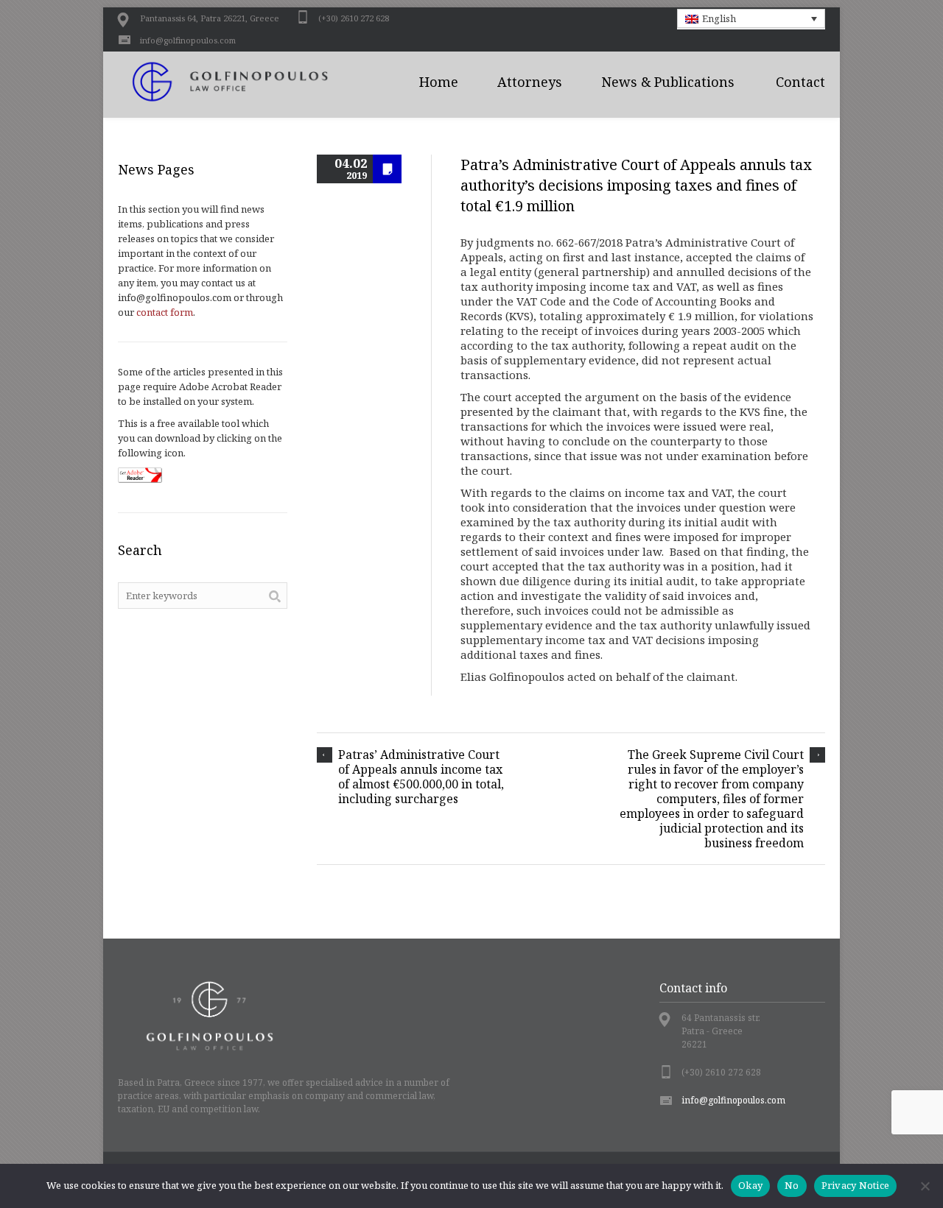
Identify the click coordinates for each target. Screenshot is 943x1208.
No (792, 1185)
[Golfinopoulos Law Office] (247, 82)
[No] (924, 1186)
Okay (750, 1185)
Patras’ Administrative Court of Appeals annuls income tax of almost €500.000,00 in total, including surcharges (421, 776)
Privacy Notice (855, 1185)
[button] (751, 18)
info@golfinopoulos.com (188, 40)
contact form (164, 312)
